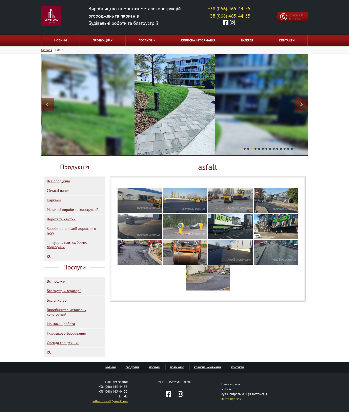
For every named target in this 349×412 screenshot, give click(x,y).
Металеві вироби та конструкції (72, 209)
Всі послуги (56, 281)
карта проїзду (231, 399)
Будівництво (57, 300)
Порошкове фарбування (66, 333)
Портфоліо (177, 367)
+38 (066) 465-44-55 (229, 8)
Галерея (247, 40)
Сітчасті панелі (58, 190)
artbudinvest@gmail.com (110, 401)
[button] (47, 104)
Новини (60, 40)
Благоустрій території (64, 290)
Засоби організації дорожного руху (71, 230)
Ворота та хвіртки (61, 219)
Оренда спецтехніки (63, 342)
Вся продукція (58, 181)
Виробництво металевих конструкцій (66, 312)
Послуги (145, 40)
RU (49, 256)
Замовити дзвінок (296, 17)
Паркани (54, 200)
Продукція (101, 40)
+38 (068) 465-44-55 (229, 16)
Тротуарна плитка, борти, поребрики (67, 244)
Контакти (287, 40)
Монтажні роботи (61, 323)
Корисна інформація (198, 40)
